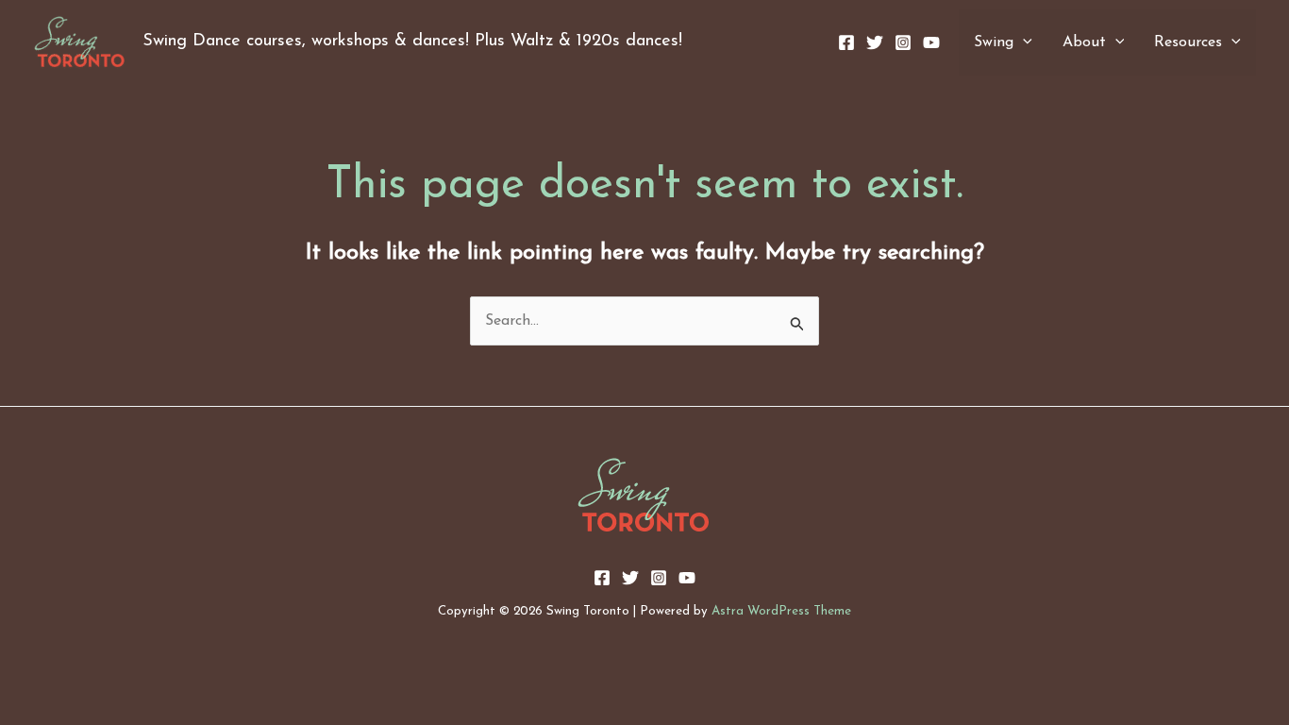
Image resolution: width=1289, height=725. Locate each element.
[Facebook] (846, 42)
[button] (1022, 42)
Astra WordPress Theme (781, 611)
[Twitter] (874, 42)
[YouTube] (931, 42)
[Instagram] (903, 42)
